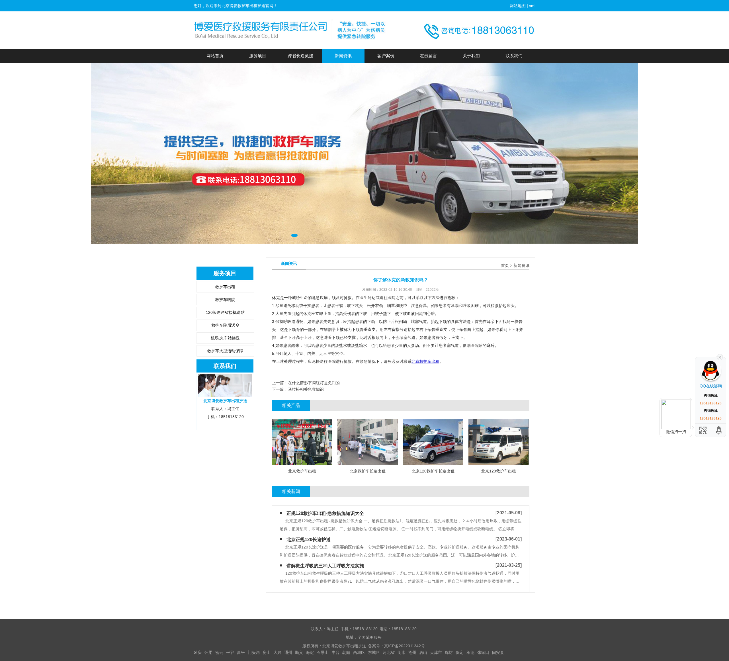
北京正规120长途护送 (308, 539)
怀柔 (208, 652)
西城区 (359, 652)
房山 (267, 652)
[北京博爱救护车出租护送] (290, 30)
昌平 (241, 652)
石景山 (323, 652)
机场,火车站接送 (225, 338)
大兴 (277, 652)
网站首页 (215, 55)
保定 (460, 652)
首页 (505, 265)
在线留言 (428, 55)
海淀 (310, 652)
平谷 (230, 652)
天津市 (436, 652)
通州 (288, 652)
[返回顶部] (719, 430)
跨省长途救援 (300, 55)
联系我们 (514, 55)
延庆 (198, 652)
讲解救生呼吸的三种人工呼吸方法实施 (325, 565)
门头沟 (254, 652)
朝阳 (346, 652)
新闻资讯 (343, 55)
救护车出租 (225, 287)
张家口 (483, 652)
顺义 (299, 652)
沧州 (412, 652)
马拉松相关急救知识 (306, 389)
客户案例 (385, 55)
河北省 (389, 652)
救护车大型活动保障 (225, 351)
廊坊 (449, 652)
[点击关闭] (719, 356)
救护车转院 (225, 299)
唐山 (423, 652)
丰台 (335, 652)
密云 (219, 652)
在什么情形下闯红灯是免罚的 (314, 382)
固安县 (498, 652)
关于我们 (471, 55)
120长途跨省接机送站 (225, 312)
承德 (470, 652)
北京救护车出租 (425, 361)
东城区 (374, 652)
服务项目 (257, 55)
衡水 (402, 652)
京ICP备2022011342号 (404, 646)
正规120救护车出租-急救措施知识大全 (325, 513)
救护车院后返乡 (225, 325)
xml (532, 5)
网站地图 (518, 5)
